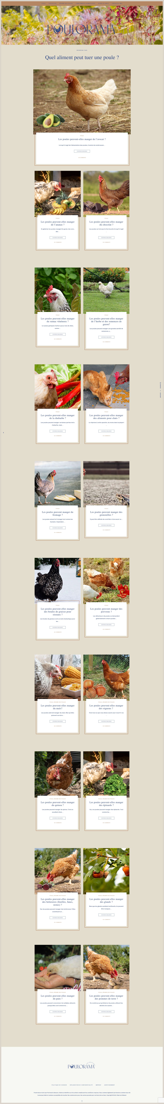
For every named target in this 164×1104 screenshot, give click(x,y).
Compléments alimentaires (85, 3)
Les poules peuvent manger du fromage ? (57, 513)
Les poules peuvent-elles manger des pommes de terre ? (106, 997)
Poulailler (52, 3)
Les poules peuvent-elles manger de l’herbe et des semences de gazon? (106, 321)
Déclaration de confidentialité (81, 1085)
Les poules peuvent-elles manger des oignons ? (106, 707)
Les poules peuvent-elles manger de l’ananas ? (57, 223)
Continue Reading (82, 151)
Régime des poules (66, 3)
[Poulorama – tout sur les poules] (82, 25)
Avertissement (109, 1085)
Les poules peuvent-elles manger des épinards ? (106, 804)
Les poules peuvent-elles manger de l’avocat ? (82, 139)
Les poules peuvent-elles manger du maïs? (57, 707)
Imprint (98, 1085)
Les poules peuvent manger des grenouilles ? (106, 513)
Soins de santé (103, 3)
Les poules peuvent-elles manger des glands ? (106, 900)
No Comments (82, 157)
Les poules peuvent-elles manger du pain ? (57, 997)
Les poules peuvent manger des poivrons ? (106, 610)
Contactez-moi (117, 3)
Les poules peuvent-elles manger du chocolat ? (106, 223)
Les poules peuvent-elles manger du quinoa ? (57, 804)
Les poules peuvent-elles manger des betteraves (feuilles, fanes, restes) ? (57, 901)
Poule (44, 3)
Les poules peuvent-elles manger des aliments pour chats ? (106, 417)
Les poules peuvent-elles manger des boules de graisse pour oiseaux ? (57, 611)
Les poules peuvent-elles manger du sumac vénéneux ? (57, 320)
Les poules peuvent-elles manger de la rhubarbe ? (57, 417)
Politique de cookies (59, 1085)
